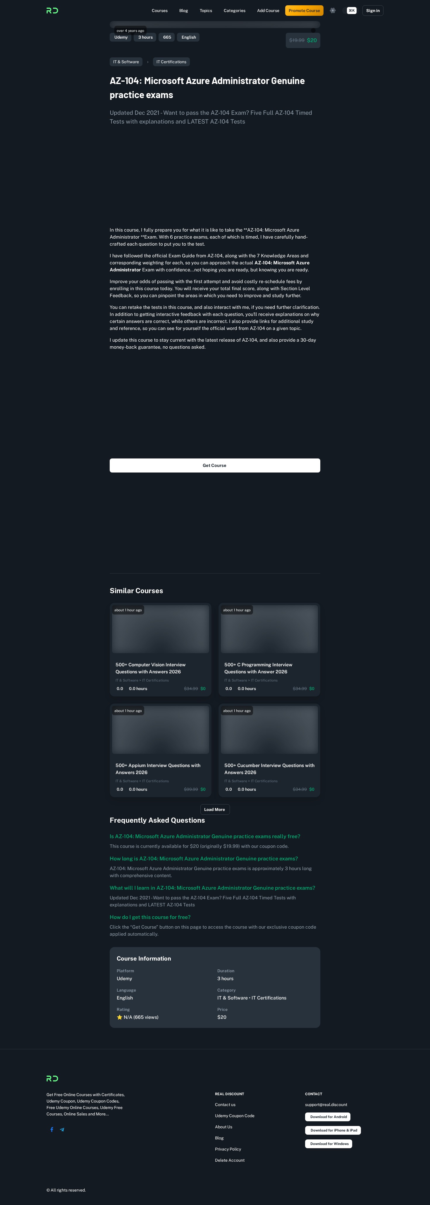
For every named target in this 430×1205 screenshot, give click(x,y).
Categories (234, 10)
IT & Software (126, 61)
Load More (214, 809)
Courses (160, 10)
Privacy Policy (228, 1149)
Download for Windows (329, 1144)
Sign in (373, 10)
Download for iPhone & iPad (334, 1130)
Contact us (225, 1104)
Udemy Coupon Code (234, 1115)
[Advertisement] (215, 174)
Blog (183, 10)
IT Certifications (171, 61)
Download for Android (328, 1117)
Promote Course (304, 10)
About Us (223, 1126)
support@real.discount (326, 1104)
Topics (206, 10)
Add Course (268, 10)
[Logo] (52, 10)
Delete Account (230, 1160)
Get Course (214, 465)
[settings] (333, 10)
